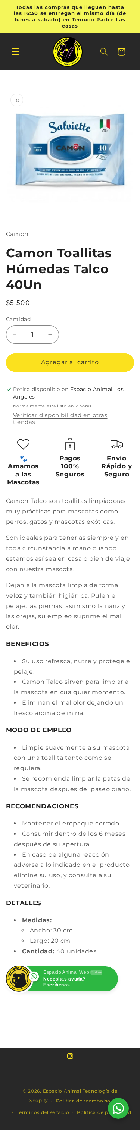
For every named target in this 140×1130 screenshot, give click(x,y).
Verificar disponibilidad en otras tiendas (60, 418)
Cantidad (18, 319)
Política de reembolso (83, 1101)
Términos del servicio (42, 1112)
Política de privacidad (104, 1112)
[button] (15, 51)
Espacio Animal (62, 1091)
